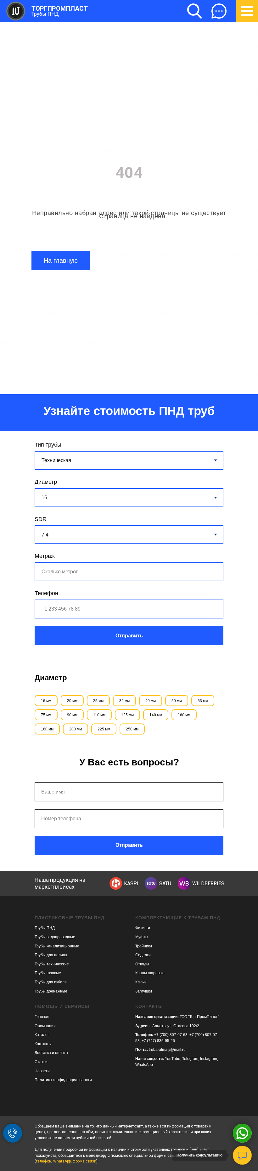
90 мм (72, 715)
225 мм (104, 729)
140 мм (155, 715)
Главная (42, 1017)
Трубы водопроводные (55, 937)
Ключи (141, 982)
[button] (219, 11)
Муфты (141, 937)
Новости (42, 1071)
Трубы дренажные (51, 991)
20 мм (72, 701)
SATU (165, 884)
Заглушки (143, 991)
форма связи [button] (84, 1161)
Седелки (143, 955)
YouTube (172, 1059)
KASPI (131, 884)
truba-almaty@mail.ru (167, 1049)
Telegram (190, 1059)
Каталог (42, 1035)
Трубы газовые (48, 973)
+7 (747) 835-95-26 (158, 1041)
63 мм (203, 701)
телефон (43, 1161)
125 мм (127, 715)
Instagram (208, 1059)
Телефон (46, 593)
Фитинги (142, 928)
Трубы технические (52, 964)
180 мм (47, 729)
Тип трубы (48, 445)
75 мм (46, 715)
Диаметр (46, 482)
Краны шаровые (150, 973)
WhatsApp (144, 1065)
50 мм (176, 701)
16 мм (46, 701)
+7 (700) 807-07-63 (171, 1035)
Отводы (142, 964)
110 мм (99, 715)
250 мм (132, 729)
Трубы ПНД (45, 14)
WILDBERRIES (208, 884)
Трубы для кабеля (51, 982)
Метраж (45, 556)
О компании (45, 1026)
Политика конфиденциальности (63, 1080)
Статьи (41, 1062)
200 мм (75, 729)
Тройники (143, 946)
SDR (41, 519)
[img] (115, 883)
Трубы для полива (51, 955)
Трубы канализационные (57, 946)
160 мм (184, 715)
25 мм (98, 701)
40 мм (150, 701)
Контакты (43, 1044)
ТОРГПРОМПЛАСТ (59, 8)
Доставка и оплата (51, 1053)
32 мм (124, 701)
